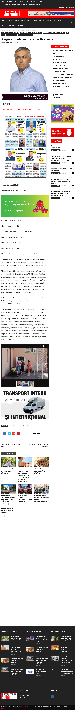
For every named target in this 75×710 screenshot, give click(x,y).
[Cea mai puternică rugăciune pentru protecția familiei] (55, 638)
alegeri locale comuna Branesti (19, 425)
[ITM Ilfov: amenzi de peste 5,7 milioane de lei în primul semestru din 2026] (41, 489)
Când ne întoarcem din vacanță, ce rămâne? (41, 471)
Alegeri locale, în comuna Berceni (12, 446)
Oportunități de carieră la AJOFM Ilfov (41, 671)
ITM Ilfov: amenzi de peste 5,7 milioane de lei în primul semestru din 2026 (61, 193)
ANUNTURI (15, 5)
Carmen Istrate (7, 42)
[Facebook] (52, 696)
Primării (14, 35)
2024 (9, 33)
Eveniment (46, 33)
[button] (71, 22)
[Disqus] (25, 546)
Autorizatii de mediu (61, 86)
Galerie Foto (54, 33)
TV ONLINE (5, 5)
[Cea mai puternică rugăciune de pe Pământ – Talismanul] (55, 647)
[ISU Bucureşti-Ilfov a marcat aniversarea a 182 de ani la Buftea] (25, 489)
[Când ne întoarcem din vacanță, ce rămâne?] (41, 462)
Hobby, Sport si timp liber (63, 74)
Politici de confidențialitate (45, 706)
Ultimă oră (29, 35)
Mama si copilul (59, 71)
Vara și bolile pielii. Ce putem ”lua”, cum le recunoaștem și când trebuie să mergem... (61, 158)
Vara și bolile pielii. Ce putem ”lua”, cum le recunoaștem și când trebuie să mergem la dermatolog (23, 475)
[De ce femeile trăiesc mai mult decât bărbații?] (8, 462)
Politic (29, 20)
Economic (57, 20)
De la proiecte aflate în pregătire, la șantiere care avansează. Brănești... (17, 671)
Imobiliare (57, 54)
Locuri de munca (60, 62)
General (62, 33)
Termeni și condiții (62, 706)
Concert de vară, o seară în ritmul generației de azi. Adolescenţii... (42, 639)
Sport (4, 25)
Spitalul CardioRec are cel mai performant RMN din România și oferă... (67, 660)
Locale (8, 35)
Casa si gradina (59, 65)
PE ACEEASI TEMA (9, 453)
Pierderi (57, 98)
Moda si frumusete (61, 68)
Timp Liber (20, 25)
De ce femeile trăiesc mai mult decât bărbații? (8, 471)
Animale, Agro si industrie (63, 77)
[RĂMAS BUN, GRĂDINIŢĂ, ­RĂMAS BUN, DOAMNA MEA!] (55, 671)
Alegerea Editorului (36, 33)
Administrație (39, 20)
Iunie (3, 35)
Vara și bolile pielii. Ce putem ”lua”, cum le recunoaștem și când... (16, 649)
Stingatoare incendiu (31, 5)
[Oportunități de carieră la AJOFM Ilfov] (30, 671)
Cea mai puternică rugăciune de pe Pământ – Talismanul (66, 648)
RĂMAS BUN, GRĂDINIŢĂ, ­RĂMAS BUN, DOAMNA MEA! (67, 671)
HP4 (67, 33)
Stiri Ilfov (9, 20)
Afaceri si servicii (60, 80)
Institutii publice (60, 83)
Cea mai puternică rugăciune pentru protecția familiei (66, 638)
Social (49, 20)
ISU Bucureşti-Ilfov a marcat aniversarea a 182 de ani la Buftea (61, 181)
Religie (11, 25)
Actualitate (19, 20)
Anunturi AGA (59, 95)
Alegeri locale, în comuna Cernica (38, 446)
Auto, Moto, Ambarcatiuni (64, 51)
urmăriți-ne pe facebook (66, 7)
